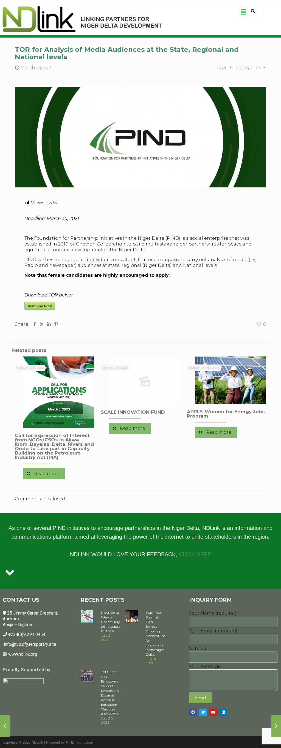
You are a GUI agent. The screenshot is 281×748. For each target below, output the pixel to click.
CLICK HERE (195, 554)
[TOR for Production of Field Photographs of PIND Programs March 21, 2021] (5, 726)
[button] (243, 12)
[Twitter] (203, 712)
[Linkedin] (223, 712)
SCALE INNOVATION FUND (133, 412)
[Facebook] (193, 712)
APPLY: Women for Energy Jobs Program (226, 414)
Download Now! (40, 306)
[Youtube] (213, 712)
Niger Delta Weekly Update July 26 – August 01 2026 (110, 621)
